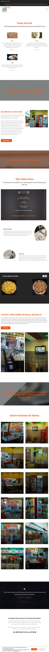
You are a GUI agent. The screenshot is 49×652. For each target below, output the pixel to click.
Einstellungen (16, 650)
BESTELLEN (5, 327)
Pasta (36, 40)
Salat (12, 62)
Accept (34, 649)
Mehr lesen (12, 49)
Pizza (12, 40)
